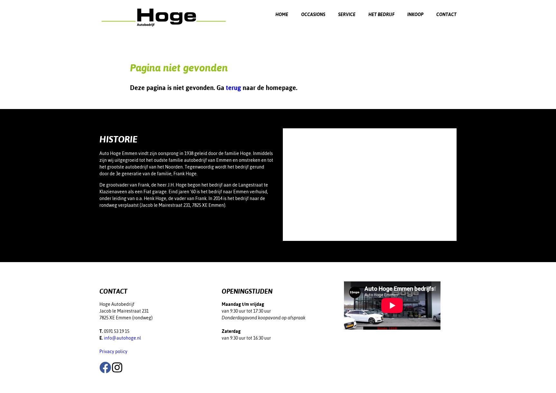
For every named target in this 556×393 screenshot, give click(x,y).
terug (233, 87)
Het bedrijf (381, 14)
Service (347, 14)
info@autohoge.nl (122, 338)
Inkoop (415, 14)
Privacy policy (113, 351)
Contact (446, 14)
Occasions (313, 14)
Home (281, 14)
